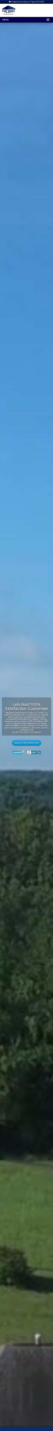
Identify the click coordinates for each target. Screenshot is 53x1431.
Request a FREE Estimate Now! (26, 743)
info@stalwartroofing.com (20, 2)
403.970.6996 (38, 2)
